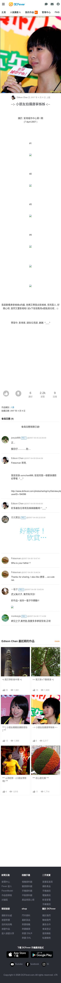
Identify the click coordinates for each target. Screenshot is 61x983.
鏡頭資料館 (27, 886)
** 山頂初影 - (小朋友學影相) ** (14, 779)
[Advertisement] (30, 358)
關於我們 (46, 915)
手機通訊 (46, 890)
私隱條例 (46, 937)
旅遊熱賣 (6, 919)
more (57, 641)
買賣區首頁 (47, 881)
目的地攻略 (7, 924)
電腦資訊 (46, 895)
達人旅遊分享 (8, 933)
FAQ (57, 12)
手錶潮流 (46, 904)
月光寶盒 (15, 517)
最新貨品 (26, 919)
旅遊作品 (6, 928)
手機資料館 (27, 890)
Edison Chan (22, 97)
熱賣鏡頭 (26, 928)
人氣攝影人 (15, 12)
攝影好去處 (7, 915)
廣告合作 (46, 924)
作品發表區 (7, 895)
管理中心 (46, 12)
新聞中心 (6, 881)
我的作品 (31, 12)
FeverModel (7, 890)
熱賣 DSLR (27, 933)
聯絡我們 (46, 919)
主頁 (3, 12)
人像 (12, 407)
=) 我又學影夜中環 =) (12, 679)
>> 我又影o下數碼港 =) (43, 679)
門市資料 (26, 915)
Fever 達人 (7, 886)
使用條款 (46, 933)
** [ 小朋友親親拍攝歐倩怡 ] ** (14, 729)
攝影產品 (46, 886)
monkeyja (16, 615)
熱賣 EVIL (26, 937)
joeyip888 (15, 437)
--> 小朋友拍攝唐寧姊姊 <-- (45, 727)
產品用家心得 (28, 899)
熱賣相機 (26, 924)
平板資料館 (27, 895)
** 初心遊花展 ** (41, 778)
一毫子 (14, 589)
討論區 (5, 899)
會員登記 (46, 928)
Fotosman (16, 558)
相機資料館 (27, 881)
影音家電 (46, 899)
